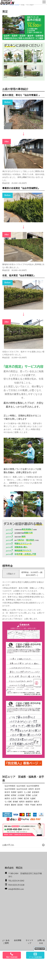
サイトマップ (29, 941)
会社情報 (17, 940)
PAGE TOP (39, 949)
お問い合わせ (41, 941)
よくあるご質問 (6, 941)
